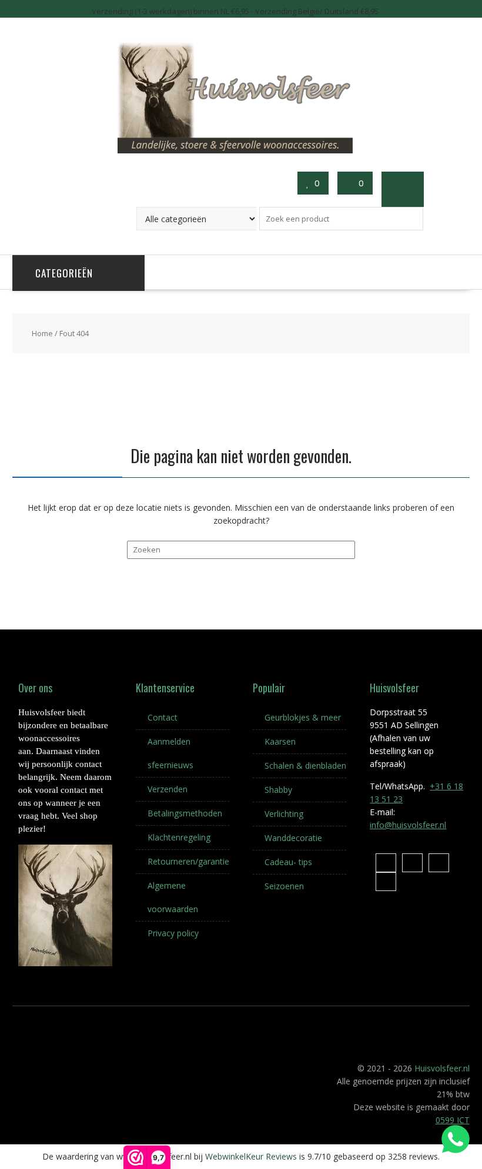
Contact (163, 717)
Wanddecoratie (293, 837)
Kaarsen (280, 741)
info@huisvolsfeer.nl (408, 824)
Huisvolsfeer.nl (442, 1068)
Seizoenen (284, 886)
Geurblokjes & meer (303, 717)
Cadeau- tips (288, 861)
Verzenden (168, 789)
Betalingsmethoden (185, 813)
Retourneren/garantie (188, 861)
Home (42, 333)
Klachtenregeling (179, 837)
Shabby (278, 789)
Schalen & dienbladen (305, 765)
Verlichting (284, 813)
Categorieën (64, 273)
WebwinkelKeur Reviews (251, 1156)
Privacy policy (173, 933)
